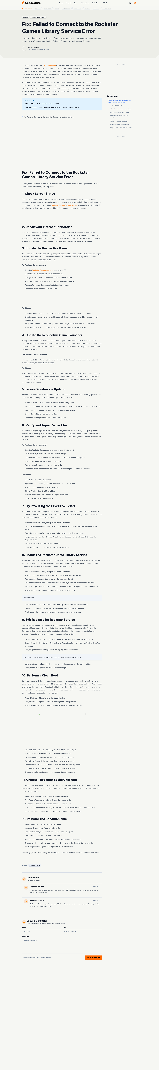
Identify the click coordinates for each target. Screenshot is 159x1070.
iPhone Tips (96, 8)
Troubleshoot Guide (38, 17)
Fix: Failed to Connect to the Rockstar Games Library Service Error (119, 101)
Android (68, 3)
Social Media (96, 3)
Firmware (87, 8)
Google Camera (66, 8)
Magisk (57, 8)
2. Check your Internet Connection (120, 109)
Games (76, 3)
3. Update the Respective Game (119, 112)
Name (24, 927)
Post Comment (95, 957)
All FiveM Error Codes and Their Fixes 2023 (42, 104)
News (61, 3)
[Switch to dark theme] (135, 3)
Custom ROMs (77, 8)
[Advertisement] (62, 217)
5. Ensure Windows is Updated (119, 121)
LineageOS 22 (48, 8)
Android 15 (38, 8)
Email (64, 927)
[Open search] (130, 3)
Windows (106, 3)
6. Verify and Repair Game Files (119, 124)
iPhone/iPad (85, 3)
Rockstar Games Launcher (43, 270)
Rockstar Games (49, 65)
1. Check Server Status (116, 105)
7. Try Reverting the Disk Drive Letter (121, 128)
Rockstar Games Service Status (64, 205)
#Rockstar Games (34, 865)
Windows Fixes (106, 8)
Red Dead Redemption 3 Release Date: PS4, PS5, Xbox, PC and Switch (52, 107)
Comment (25, 936)
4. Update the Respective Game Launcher (119, 117)
